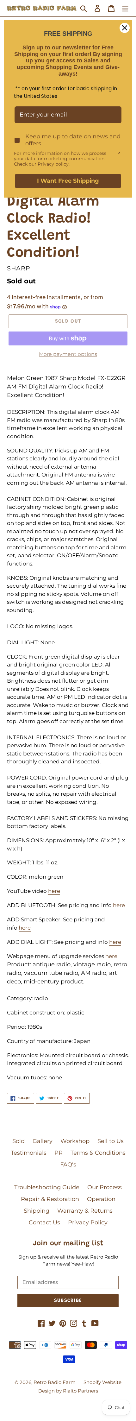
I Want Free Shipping (68, 180)
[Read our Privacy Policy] (118, 153)
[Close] (124, 27)
